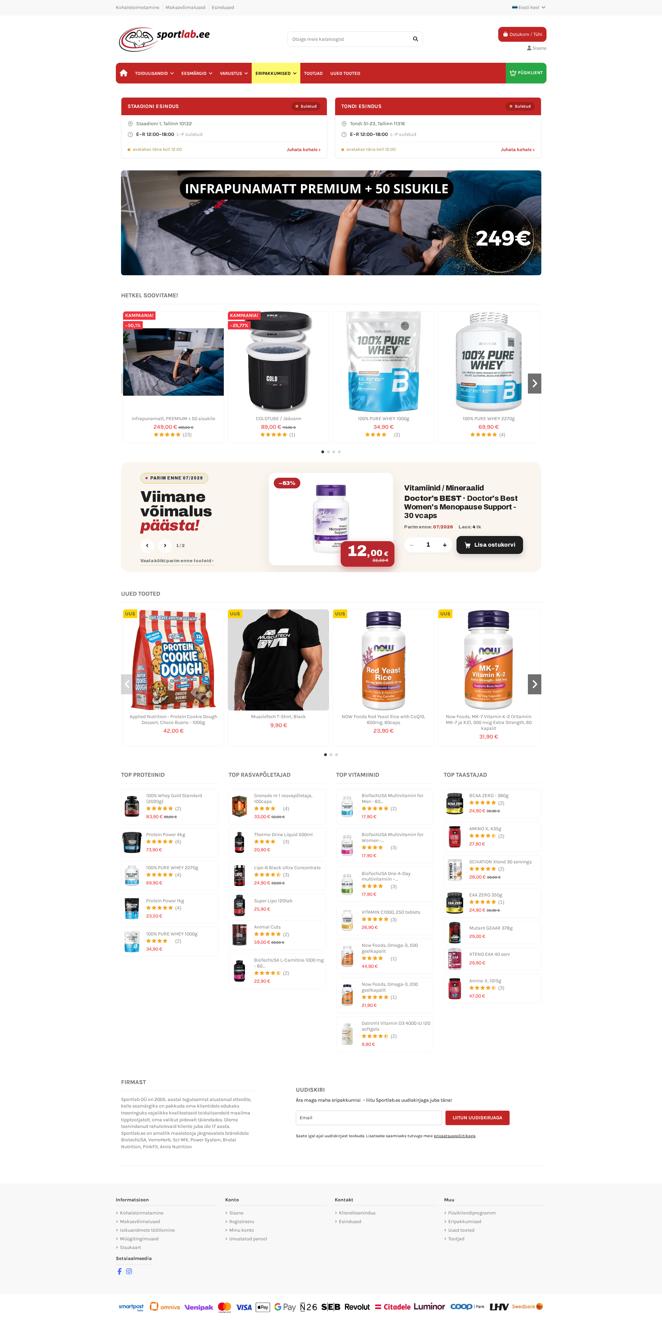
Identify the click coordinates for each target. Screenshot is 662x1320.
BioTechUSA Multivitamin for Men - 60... (392, 798)
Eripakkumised (464, 1221)
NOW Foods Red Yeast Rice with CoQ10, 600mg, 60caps (383, 719)
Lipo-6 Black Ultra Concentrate (287, 868)
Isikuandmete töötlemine (147, 1230)
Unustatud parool (248, 1239)
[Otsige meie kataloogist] (415, 39)
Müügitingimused (139, 1239)
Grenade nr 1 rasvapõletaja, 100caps (283, 798)
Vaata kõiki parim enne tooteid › (177, 560)
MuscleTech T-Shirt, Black (278, 716)
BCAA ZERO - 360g (489, 795)
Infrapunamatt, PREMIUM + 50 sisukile (173, 418)
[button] (154, 73)
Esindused (223, 7)
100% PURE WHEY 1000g (383, 418)
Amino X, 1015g (485, 981)
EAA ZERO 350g (485, 895)
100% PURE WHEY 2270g (489, 418)
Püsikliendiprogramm (472, 1213)
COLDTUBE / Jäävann (278, 418)
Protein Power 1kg (165, 901)
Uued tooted (461, 1230)
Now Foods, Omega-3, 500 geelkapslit (390, 948)
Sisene (236, 1213)
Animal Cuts (267, 927)
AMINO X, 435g (485, 829)
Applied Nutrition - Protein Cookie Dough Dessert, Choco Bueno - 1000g (173, 719)
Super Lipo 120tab (273, 901)
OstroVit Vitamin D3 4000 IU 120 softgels (396, 1026)
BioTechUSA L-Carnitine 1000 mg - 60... (289, 963)
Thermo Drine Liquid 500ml (283, 834)
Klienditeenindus (357, 1213)
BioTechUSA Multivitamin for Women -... (392, 837)
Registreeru (241, 1221)
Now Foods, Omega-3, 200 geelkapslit (390, 987)
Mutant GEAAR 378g (491, 928)
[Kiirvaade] (173, 410)
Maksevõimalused (186, 7)
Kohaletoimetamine (138, 7)
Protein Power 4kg (165, 834)
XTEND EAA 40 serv (489, 954)
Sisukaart (130, 1247)
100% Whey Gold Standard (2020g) (174, 798)
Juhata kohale (304, 149)
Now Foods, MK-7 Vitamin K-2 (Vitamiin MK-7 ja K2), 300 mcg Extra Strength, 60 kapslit (489, 722)
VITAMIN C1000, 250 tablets (391, 912)
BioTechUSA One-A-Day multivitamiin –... (386, 876)
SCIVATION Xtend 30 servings (500, 862)
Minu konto (241, 1230)
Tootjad (456, 1239)
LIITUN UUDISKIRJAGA (477, 1118)
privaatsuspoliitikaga (454, 1135)
